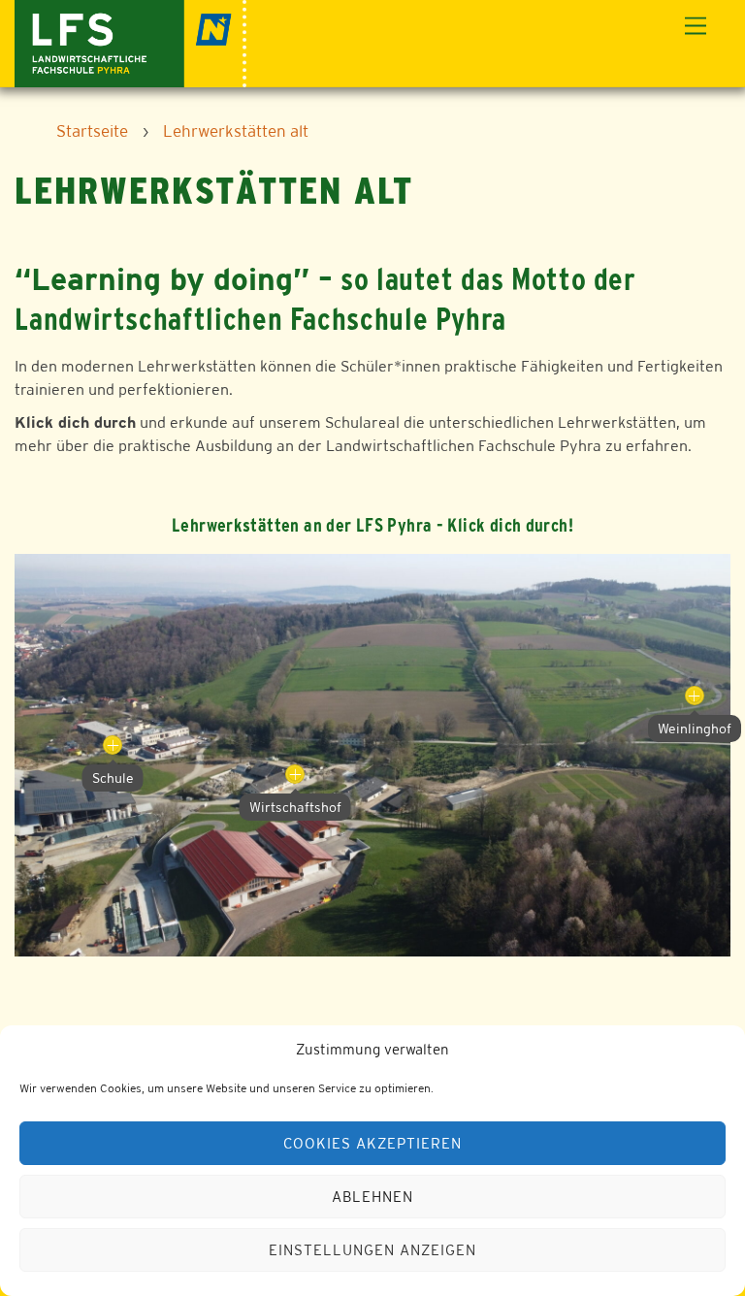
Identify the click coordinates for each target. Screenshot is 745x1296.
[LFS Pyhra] (130, 41)
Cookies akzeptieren (372, 1143)
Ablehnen (372, 1196)
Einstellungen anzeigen (372, 1250)
